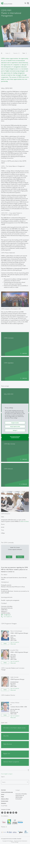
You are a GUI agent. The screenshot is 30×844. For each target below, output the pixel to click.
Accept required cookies (15, 426)
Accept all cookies (15, 422)
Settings (14, 430)
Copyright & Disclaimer (15, 437)
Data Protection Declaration (15, 436)
